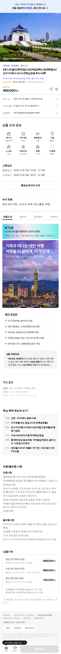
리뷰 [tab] (54, 216)
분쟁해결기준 (39, 618)
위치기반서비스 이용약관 (24, 615)
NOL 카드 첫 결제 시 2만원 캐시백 (28, 99)
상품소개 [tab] (7, 216)
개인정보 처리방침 (44, 615)
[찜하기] (51, 89)
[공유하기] (56, 89)
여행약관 (26, 618)
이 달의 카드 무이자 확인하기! (26, 106)
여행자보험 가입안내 (11, 618)
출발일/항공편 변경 (30, 185)
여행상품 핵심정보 (36, 82)
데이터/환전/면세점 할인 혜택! (27, 113)
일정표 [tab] (23, 216)
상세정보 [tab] (38, 216)
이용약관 (6, 615)
